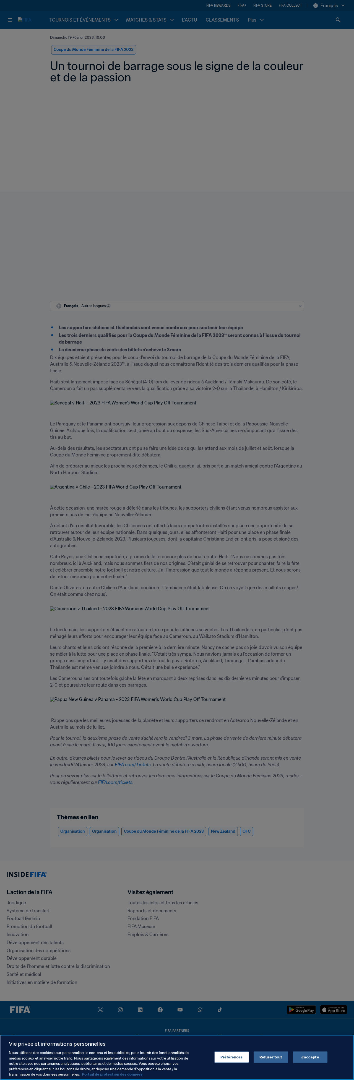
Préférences (231, 1057)
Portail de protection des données (112, 1074)
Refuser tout (270, 1057)
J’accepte (310, 1057)
